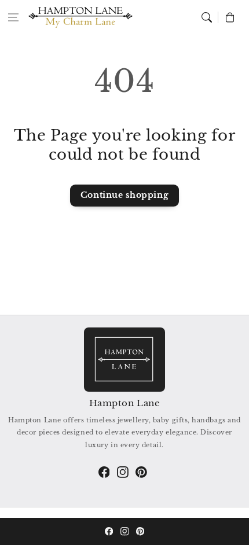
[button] (13, 17)
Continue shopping (124, 195)
